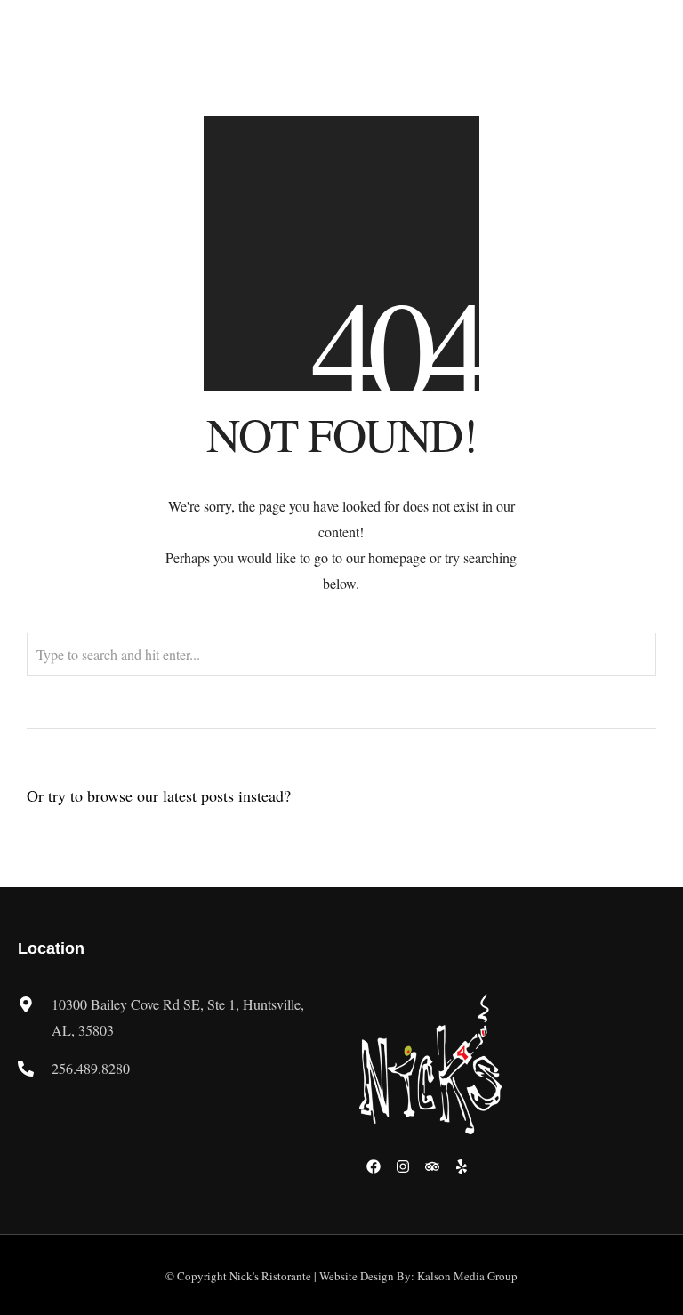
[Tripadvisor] (432, 1166)
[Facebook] (373, 1166)
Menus (422, 46)
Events (609, 46)
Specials (523, 46)
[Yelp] (461, 1166)
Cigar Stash (594, 76)
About (329, 46)
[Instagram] (403, 1166)
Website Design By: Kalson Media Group (418, 1276)
